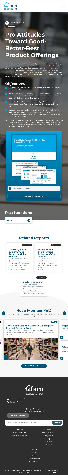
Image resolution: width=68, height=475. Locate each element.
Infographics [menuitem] (48, 436)
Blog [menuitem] (48, 439)
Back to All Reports (17, 23)
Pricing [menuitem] (34, 455)
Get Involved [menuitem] (34, 462)
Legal (54, 472)
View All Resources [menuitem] (48, 433)
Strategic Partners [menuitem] (34, 458)
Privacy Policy (53, 470)
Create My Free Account (34, 366)
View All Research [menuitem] (19, 433)
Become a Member (31, 188)
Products (11, 26)
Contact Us (14, 402)
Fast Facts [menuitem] (48, 442)
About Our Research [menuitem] (19, 436)
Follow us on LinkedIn (18, 399)
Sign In (43, 188)
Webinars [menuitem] (48, 445)
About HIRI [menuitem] (34, 452)
